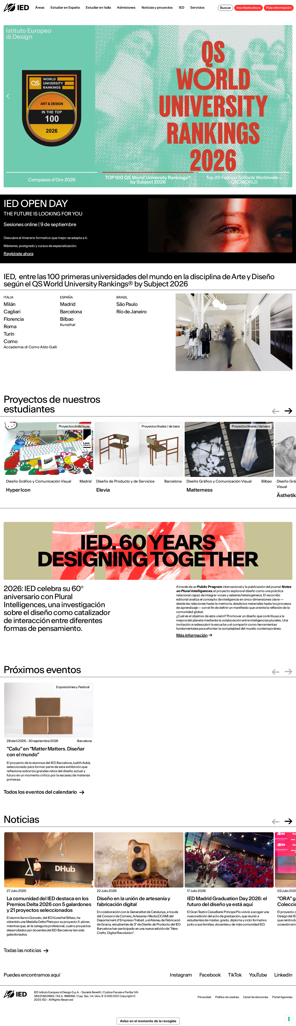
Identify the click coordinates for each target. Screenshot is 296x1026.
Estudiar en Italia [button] (98, 7)
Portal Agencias (282, 997)
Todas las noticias (22, 950)
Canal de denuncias (255, 997)
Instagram (181, 975)
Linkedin (283, 975)
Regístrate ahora (18, 253)
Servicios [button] (197, 7)
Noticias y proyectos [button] (157, 7)
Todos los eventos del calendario (40, 792)
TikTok (235, 975)
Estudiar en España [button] (65, 7)
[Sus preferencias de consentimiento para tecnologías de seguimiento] (289, 1019)
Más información (191, 635)
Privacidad (204, 997)
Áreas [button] (40, 7)
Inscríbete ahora (248, 8)
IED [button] (181, 7)
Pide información (278, 8)
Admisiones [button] (126, 7)
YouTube (258, 975)
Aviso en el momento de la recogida (148, 1021)
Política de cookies (227, 997)
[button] (275, 411)
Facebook (210, 975)
